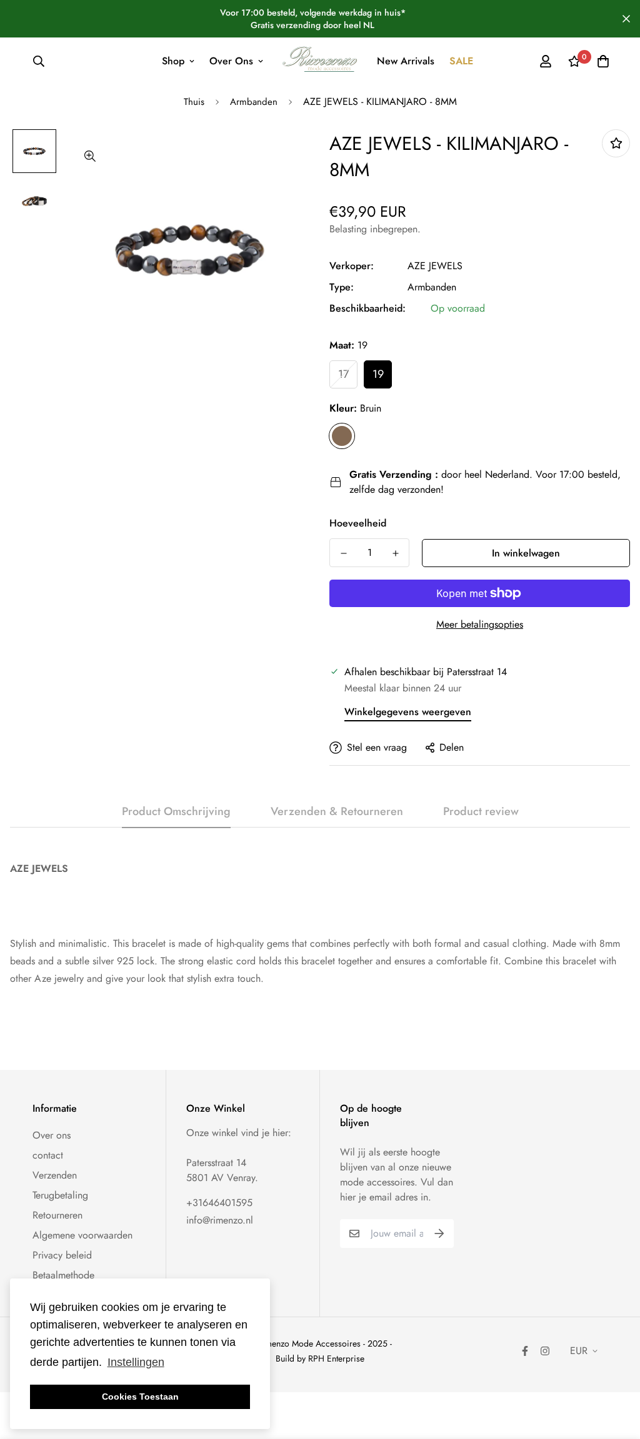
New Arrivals (405, 61)
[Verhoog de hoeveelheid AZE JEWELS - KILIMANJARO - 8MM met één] (395, 553)
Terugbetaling (60, 1195)
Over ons (51, 1135)
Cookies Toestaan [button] (140, 1397)
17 (343, 374)
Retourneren (57, 1215)
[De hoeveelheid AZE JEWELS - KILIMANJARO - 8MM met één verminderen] (343, 553)
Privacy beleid (62, 1255)
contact (47, 1155)
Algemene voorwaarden (82, 1235)
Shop (173, 61)
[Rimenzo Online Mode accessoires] (320, 60)
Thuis (194, 102)
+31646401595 (219, 1202)
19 (378, 374)
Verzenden (54, 1175)
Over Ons (231, 61)
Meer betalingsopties (479, 624)
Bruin (341, 435)
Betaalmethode (63, 1275)
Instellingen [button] (136, 1362)
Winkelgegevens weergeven (407, 712)
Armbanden (254, 102)
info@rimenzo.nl (219, 1220)
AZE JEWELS (435, 266)
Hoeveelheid (357, 523)
